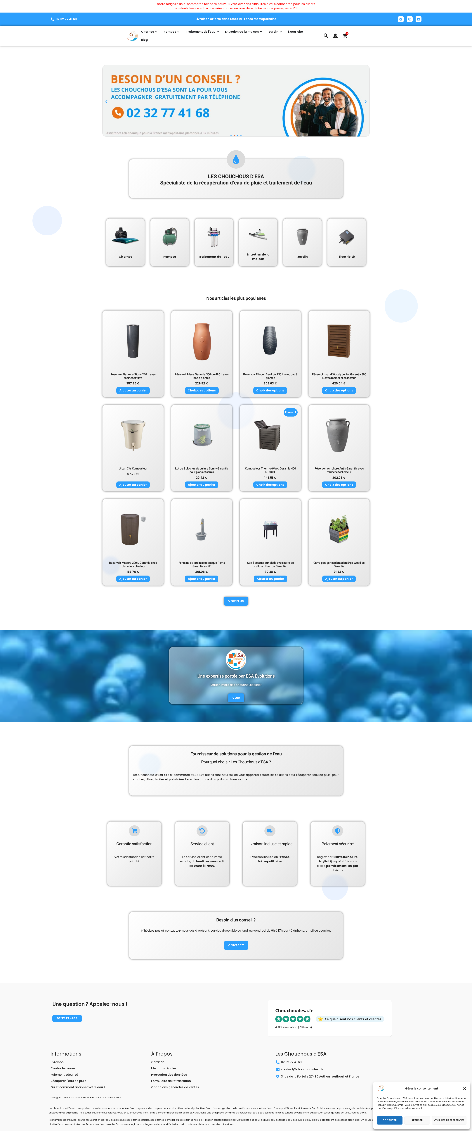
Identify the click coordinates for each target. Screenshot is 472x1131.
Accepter (390, 1120)
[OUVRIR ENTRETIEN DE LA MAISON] (261, 32)
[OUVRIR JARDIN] (280, 32)
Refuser (417, 1120)
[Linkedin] (418, 19)
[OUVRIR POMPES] (178, 32)
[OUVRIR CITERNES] (156, 32)
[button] (464, 1088)
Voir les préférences (449, 1120)
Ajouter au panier (133, 390)
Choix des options (202, 390)
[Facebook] (401, 19)
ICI (294, 8)
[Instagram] (410, 19)
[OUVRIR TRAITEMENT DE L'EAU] (217, 32)
